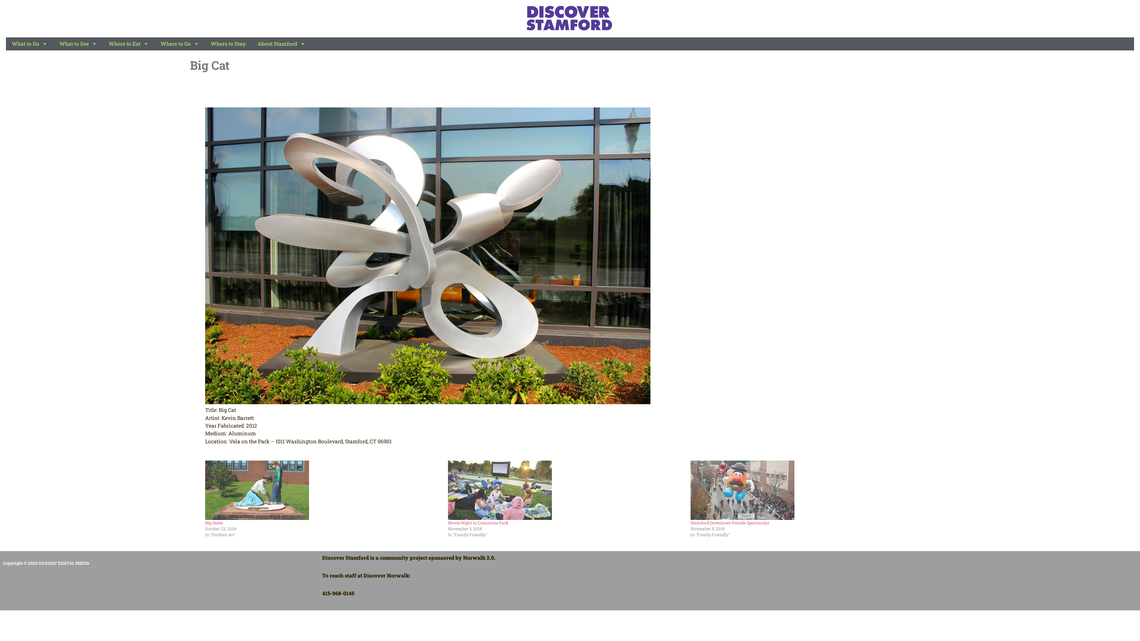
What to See (74, 43)
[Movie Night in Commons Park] (566, 490)
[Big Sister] (323, 490)
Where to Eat (124, 43)
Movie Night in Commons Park (478, 523)
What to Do (25, 43)
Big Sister (214, 523)
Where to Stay (228, 43)
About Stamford (277, 43)
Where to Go (176, 43)
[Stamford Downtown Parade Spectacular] (809, 490)
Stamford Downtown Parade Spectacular (730, 523)
